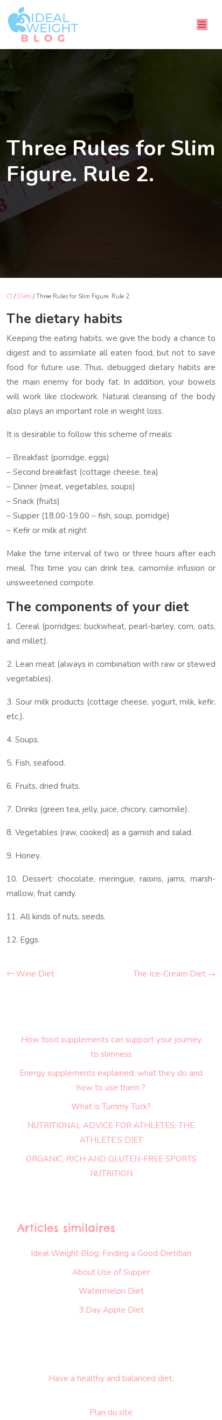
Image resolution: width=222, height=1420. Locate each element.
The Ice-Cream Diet (169, 973)
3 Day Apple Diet (111, 1310)
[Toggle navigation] (202, 25)
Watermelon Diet (111, 1291)
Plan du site (111, 1412)
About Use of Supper (111, 1272)
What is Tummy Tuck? (111, 1106)
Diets (24, 296)
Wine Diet (35, 973)
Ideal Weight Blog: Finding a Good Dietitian (111, 1253)
